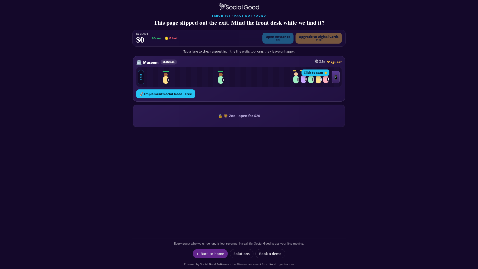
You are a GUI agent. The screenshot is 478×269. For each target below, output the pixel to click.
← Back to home (210, 253)
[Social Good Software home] (239, 6)
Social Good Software (214, 264)
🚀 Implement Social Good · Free (165, 94)
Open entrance (278, 38)
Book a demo (270, 253)
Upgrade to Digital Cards (319, 38)
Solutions (242, 253)
